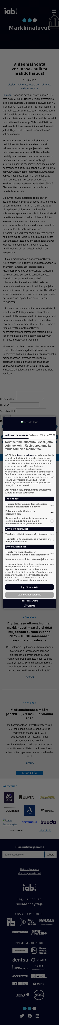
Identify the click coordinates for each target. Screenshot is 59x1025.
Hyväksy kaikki (29, 587)
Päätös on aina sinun (16, 435)
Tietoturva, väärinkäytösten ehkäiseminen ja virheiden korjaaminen (27, 553)
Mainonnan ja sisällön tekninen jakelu (26, 559)
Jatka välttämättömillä (29, 594)
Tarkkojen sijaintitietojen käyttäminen (26, 534)
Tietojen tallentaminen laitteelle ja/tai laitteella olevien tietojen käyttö (26, 505)
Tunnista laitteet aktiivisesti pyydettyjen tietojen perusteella (27, 540)
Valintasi (34, 435)
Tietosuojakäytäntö (29, 601)
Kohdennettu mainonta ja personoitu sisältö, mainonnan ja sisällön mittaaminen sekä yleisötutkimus (26, 521)
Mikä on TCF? (47, 435)
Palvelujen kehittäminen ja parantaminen (20, 512)
